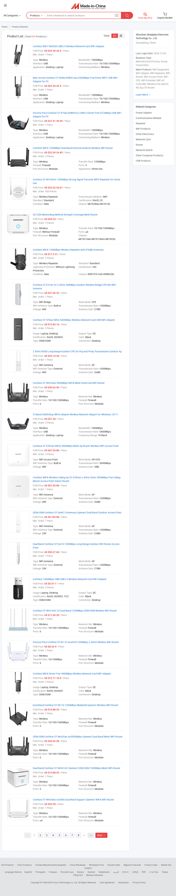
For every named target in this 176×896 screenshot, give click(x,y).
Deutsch (91, 872)
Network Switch (144, 150)
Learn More (143, 94)
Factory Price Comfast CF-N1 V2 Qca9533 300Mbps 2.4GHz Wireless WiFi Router (76, 642)
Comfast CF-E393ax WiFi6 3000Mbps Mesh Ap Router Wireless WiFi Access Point (76, 445)
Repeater (140, 123)
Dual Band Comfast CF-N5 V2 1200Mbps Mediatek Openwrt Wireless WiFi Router (75, 705)
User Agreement (107, 882)
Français (53, 872)
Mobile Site (166, 864)
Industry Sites (113, 864)
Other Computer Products (149, 155)
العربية (116, 872)
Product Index (151, 864)
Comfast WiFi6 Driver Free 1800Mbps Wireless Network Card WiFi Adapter (72, 673)
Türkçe (165, 872)
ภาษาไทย (153, 872)
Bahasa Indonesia (94, 875)
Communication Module (148, 118)
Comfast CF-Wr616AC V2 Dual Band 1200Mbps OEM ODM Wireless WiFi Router (75, 610)
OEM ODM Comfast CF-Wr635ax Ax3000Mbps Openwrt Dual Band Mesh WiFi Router (78, 736)
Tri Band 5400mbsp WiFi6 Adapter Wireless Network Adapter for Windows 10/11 (75, 414)
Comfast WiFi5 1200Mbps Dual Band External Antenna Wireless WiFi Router (73, 148)
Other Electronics (145, 134)
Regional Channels (132, 864)
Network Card (143, 139)
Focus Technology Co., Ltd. (65, 882)
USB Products (143, 160)
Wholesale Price (96, 864)
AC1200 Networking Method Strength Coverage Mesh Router (65, 214)
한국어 (125, 872)
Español (28, 872)
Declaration (123, 882)
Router (139, 144)
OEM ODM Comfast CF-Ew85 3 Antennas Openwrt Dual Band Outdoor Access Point (77, 512)
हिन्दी (144, 872)
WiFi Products (143, 128)
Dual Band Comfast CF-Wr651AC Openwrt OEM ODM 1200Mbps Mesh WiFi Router (76, 768)
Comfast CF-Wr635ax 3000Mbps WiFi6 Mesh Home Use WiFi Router (69, 382)
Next (101, 835)
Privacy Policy (139, 882)
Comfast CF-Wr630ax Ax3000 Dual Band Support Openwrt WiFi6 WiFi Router (73, 799)
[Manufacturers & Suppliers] (88, 6)
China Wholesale (77, 864)
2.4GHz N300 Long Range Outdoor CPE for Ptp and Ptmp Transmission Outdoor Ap (77, 351)
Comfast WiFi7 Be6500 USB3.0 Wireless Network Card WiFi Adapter (68, 46)
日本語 (135, 872)
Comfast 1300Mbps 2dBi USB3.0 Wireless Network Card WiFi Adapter (70, 579)
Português (40, 872)
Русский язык (66, 872)
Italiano (80, 872)
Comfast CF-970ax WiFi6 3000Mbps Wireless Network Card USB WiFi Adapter (74, 319)
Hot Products (7, 864)
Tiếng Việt (78, 875)
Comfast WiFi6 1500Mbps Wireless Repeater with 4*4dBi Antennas (68, 249)
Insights (88, 868)
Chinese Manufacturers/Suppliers (50, 864)
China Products (24, 864)
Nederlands (104, 872)
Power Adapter (144, 112)
